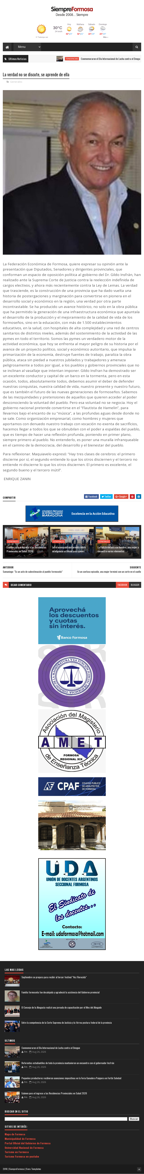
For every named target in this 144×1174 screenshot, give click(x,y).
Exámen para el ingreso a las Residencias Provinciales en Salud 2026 (26, 549)
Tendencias (55, 58)
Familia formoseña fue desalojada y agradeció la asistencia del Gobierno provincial (61, 992)
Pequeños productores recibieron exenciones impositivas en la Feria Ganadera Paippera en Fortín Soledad (71, 1078)
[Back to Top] (139, 1169)
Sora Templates (33, 1168)
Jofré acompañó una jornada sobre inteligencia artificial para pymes (69, 549)
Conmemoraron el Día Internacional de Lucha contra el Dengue (94, 59)
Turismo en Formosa (17, 1152)
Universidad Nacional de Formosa (24, 1148)
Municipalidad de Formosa (20, 1139)
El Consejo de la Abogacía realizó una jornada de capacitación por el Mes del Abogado (62, 1007)
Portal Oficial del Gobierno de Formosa (27, 1143)
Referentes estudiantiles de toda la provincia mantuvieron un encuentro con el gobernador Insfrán (68, 1063)
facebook (122, 584)
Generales (16, 81)
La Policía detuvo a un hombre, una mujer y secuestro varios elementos (118, 549)
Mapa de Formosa (15, 1134)
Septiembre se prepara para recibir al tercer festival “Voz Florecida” (54, 977)
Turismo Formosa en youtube (22, 1156)
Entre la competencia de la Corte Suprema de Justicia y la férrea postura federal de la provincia (67, 1022)
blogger (135, 584)
